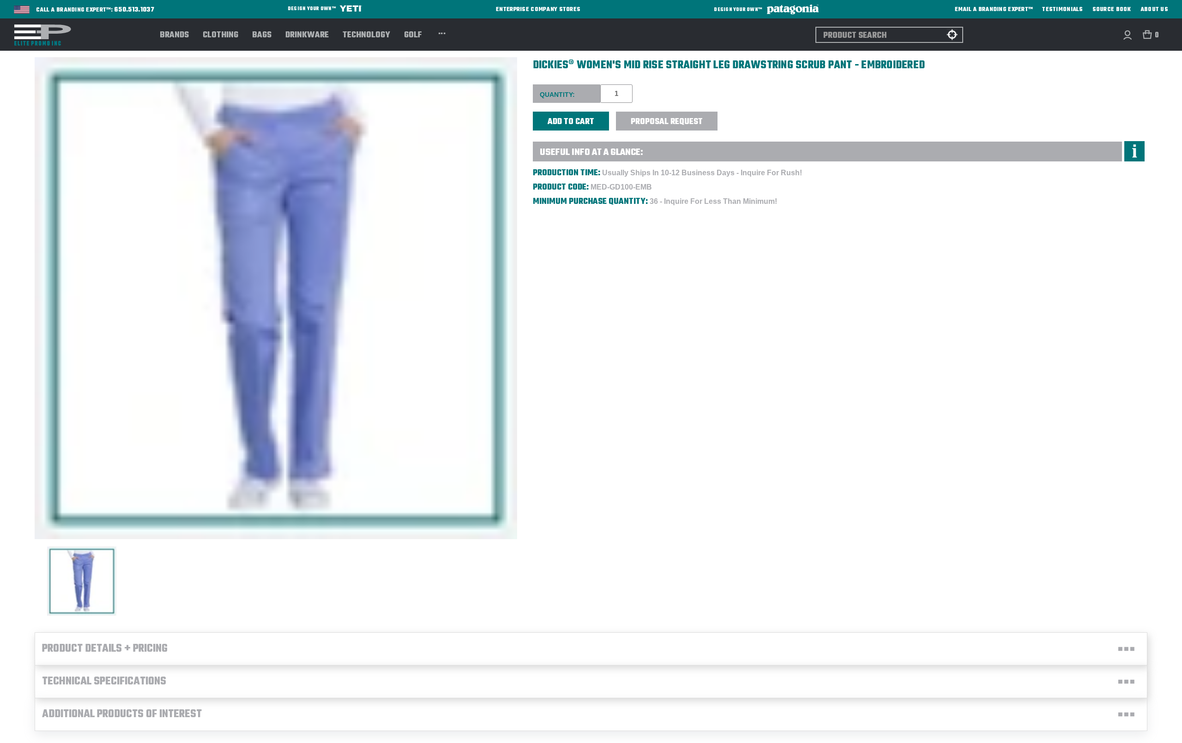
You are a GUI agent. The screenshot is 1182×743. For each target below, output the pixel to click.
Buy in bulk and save (746, 116)
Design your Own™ (312, 9)
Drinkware (307, 35)
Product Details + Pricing (105, 649)
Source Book (1111, 9)
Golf (413, 35)
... (442, 32)
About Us (1154, 9)
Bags (261, 35)
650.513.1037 (134, 10)
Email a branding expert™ (994, 9)
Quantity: (557, 94)
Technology (366, 35)
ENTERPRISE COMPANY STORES (538, 9)
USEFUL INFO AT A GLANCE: (591, 152)
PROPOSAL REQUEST (667, 122)
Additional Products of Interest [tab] (122, 714)
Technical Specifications (104, 681)
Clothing (220, 35)
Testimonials (1062, 9)
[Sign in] (1127, 35)
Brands (174, 35)
